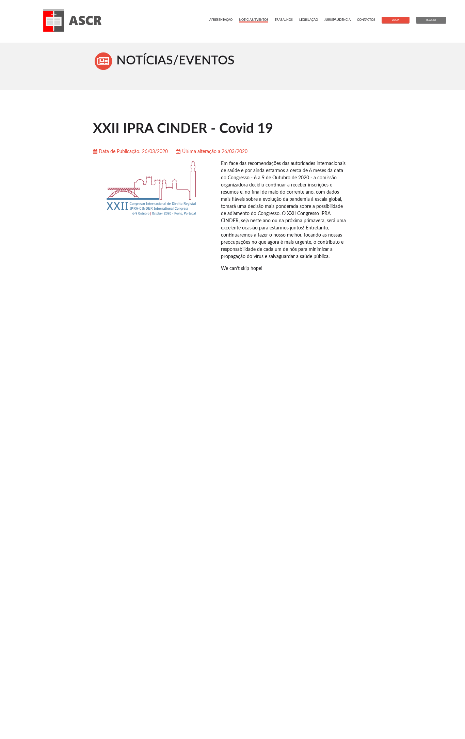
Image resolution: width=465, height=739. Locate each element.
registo (431, 20)
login (395, 20)
